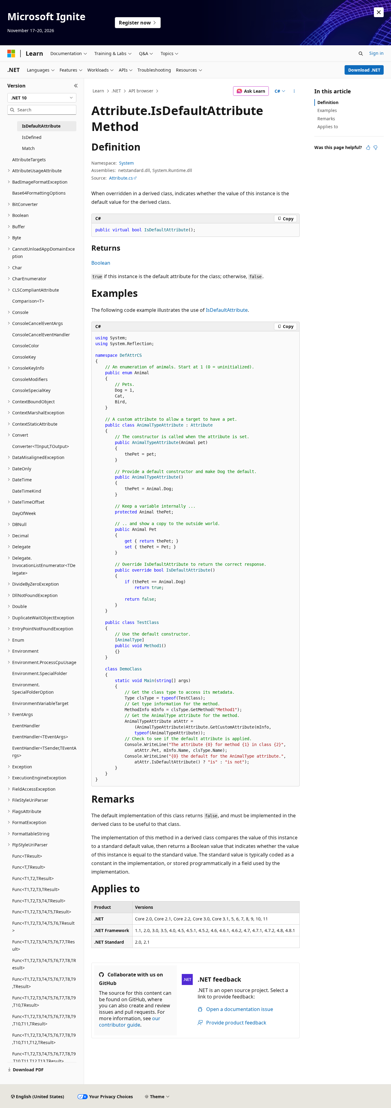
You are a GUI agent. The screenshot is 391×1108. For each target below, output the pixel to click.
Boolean (100, 262)
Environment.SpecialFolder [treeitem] (39, 673)
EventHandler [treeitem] (26, 726)
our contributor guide (129, 1021)
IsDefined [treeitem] (32, 137)
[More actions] (294, 91)
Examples (327, 110)
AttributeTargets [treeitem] (29, 159)
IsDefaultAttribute (227, 310)
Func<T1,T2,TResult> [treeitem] (33, 878)
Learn (98, 91)
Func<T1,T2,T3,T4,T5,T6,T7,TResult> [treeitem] (43, 945)
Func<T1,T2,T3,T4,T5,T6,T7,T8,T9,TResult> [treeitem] (44, 983)
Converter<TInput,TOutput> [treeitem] (40, 446)
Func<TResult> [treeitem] (27, 856)
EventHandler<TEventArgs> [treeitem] (40, 737)
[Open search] (361, 53)
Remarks (326, 118)
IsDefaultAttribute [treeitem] (41, 126)
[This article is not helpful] (375, 147)
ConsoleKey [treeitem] (24, 357)
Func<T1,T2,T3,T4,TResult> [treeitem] (38, 901)
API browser (141, 91)
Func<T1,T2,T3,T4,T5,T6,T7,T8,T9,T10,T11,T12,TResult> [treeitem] (44, 1039)
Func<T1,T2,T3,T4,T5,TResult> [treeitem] (41, 912)
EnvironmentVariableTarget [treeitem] (40, 703)
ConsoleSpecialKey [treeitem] (31, 390)
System (126, 163)
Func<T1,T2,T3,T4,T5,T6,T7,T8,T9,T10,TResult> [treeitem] (44, 1001)
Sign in (376, 53)
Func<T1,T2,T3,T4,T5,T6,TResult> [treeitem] (43, 927)
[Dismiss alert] (379, 12)
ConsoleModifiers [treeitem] (30, 379)
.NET (116, 91)
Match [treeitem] (28, 148)
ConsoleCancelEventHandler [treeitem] (41, 335)
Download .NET (364, 70)
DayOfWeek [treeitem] (24, 513)
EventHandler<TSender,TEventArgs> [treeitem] (44, 752)
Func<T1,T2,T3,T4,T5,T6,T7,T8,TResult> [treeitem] (44, 964)
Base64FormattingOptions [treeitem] (39, 193)
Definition (327, 102)
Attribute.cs (121, 178)
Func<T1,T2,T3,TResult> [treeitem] (36, 889)
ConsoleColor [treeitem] (25, 346)
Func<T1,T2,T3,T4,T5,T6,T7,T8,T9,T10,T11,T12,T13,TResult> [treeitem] (44, 1057)
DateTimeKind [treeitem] (26, 491)
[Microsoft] (11, 54)
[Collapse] (76, 86)
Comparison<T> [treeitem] (28, 301)
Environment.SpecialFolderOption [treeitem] (33, 688)
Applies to (327, 126)
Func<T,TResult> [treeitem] (28, 867)
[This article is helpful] (368, 147)
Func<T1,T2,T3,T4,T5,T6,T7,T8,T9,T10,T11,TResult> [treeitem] (44, 1020)
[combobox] (41, 98)
